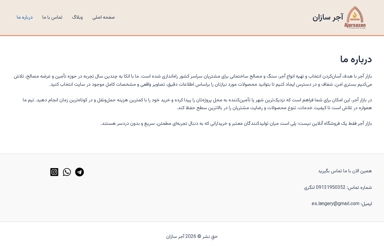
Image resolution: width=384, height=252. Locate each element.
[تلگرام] (79, 172)
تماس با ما (52, 17)
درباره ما (25, 17)
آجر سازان (328, 17)
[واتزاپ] (66, 172)
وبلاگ (77, 17)
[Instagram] (54, 172)
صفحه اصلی (103, 17)
